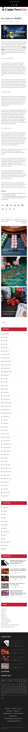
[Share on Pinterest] (22, 205)
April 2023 (5, 461)
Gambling (5, 525)
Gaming (5, 528)
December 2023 (7, 444)
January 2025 (6, 399)
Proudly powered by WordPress (8, 727)
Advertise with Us (5, 619)
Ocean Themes (4, 728)
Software (5, 545)
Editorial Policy (4, 623)
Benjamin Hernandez (5, 21)
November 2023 (7, 447)
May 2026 (5, 344)
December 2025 (7, 361)
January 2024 (6, 440)
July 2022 (5, 485)
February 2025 (6, 396)
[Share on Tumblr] (6, 209)
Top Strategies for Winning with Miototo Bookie (14, 196)
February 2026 (6, 354)
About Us (3, 611)
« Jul (2, 698)
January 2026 (6, 358)
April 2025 (5, 389)
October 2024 (6, 409)
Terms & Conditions (6, 621)
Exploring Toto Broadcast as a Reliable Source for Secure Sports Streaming (13, 194)
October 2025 (6, 368)
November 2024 (7, 406)
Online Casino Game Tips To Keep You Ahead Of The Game (20, 221)
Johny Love (12, 565)
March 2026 (6, 351)
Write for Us (4, 617)
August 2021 (6, 496)
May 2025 (5, 385)
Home (2, 613)
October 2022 (6, 475)
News (4, 538)
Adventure (5, 507)
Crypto (4, 518)
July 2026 (5, 337)
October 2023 (6, 451)
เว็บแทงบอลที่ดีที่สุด (5, 703)
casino (4, 514)
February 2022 (6, 492)
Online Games (6, 542)
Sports (4, 549)
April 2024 (5, 430)
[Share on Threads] (10, 209)
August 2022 (6, 482)
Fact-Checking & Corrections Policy (10, 625)
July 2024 (5, 420)
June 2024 (5, 423)
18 (6, 690)
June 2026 (5, 340)
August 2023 (6, 454)
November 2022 (7, 471)
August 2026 (6, 334)
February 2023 (6, 465)
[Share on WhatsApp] (18, 205)
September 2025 (7, 371)
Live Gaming (6, 531)
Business (5, 511)
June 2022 (5, 489)
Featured (5, 521)
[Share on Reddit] (2, 209)
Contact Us (4, 609)
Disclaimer (4, 615)
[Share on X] (11, 205)
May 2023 (5, 458)
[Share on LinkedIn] (14, 205)
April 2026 (5, 347)
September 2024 (7, 413)
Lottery (4, 535)
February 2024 (6, 437)
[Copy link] (13, 209)
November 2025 (7, 365)
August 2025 (6, 375)
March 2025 (6, 392)
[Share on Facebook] (7, 205)
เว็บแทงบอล (12, 703)
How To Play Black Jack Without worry (7, 220)
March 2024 (6, 434)
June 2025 (5, 382)
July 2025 (5, 378)
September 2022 (7, 478)
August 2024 (6, 416)
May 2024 (5, 427)
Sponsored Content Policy (7, 627)
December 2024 (7, 402)
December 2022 (7, 468)
